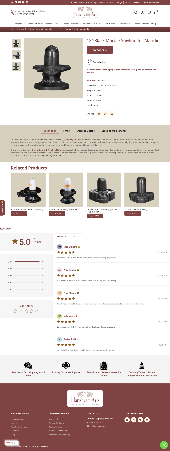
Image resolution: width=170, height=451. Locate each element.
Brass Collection (71, 23)
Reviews (136, 2)
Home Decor (125, 23)
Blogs (119, 2)
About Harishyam (17, 419)
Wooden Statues (52, 23)
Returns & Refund (55, 427)
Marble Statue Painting (145, 23)
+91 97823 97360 (95, 423)
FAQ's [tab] (66, 130)
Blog (13, 434)
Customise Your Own (92, 23)
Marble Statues (33, 23)
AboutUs (110, 2)
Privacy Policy (54, 419)
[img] (66, 252)
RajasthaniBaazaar (151, 2)
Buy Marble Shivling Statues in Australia (34, 29)
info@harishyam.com (97, 426)
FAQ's (127, 2)
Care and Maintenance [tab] (114, 130)
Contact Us (15, 431)
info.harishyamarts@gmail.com (31, 11)
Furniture (110, 23)
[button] (26, 261)
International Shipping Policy (59, 434)
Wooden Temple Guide (19, 427)
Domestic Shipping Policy (58, 431)
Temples (18, 23)
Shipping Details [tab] (85, 130)
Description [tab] (49, 130)
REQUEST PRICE (100, 50)
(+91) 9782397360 (25, 14)
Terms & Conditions (56, 423)
